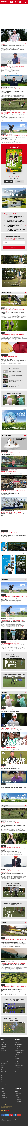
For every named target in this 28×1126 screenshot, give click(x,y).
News (2, 1042)
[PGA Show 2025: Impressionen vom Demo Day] (14, 503)
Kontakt (17, 1097)
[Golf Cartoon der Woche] (14, 443)
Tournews (4, 41)
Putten (16, 1048)
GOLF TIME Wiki (19, 1065)
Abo (12, 1)
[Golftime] (14, 400)
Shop (16, 1095)
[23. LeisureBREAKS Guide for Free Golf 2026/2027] (14, 546)
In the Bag (3, 1083)
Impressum (18, 1101)
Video (16, 1091)
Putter (2, 1075)
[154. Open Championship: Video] (14, 757)
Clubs (2, 1048)
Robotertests (5, 531)
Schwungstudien (19, 1052)
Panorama (3, 1046)
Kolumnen (17, 1069)
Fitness (17, 1054)
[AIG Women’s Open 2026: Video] (14, 738)
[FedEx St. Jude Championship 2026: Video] (14, 719)
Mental (16, 1056)
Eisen (2, 1069)
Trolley (3, 308)
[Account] (20, 2)
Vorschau (19, 181)
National (3, 1093)
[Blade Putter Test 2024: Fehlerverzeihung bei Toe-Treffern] (14, 523)
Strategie (17, 1058)
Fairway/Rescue (5, 1071)
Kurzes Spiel (18, 1046)
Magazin (4, 110)
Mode (2, 1086)
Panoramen (4, 451)
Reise (3, 938)
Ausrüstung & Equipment (7, 489)
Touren (3, 708)
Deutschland (4, 1050)
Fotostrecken (18, 1093)
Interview (17, 1067)
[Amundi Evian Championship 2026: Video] (14, 777)
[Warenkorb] (15, 2)
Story (3, 869)
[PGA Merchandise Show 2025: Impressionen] (14, 481)
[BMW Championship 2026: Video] (14, 700)
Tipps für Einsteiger (19, 1050)
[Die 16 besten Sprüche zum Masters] (14, 462)
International (4, 1097)
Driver (2, 1065)
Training (4, 134)
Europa (3, 1095)
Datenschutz (18, 1099)
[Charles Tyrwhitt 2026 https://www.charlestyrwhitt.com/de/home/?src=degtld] (14, 259)
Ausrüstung (4, 1063)
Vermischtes (4, 355)
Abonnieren (9, 181)
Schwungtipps (18, 1044)
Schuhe (3, 1081)
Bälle (2, 1067)
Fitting (2, 1077)
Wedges (3, 1073)
